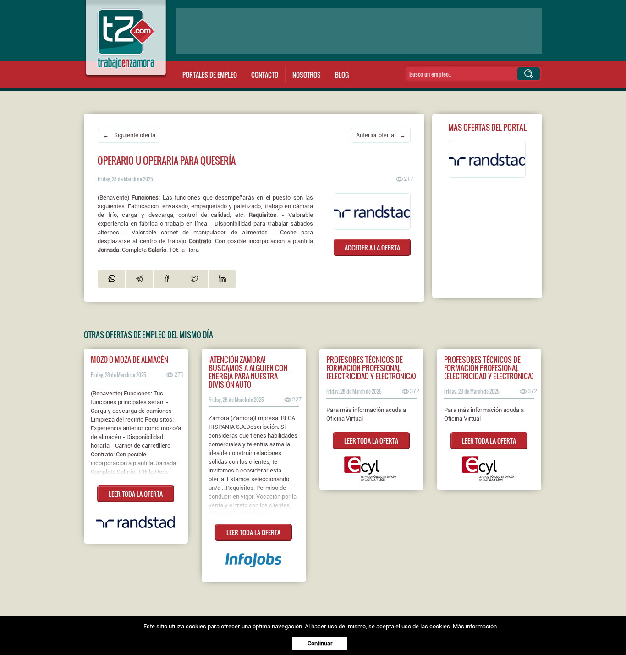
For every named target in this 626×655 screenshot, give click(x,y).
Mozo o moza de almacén (129, 359)
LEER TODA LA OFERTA (136, 494)
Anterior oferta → (381, 135)
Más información (475, 626)
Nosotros (306, 74)
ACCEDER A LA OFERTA (372, 247)
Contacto (264, 74)
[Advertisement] (359, 31)
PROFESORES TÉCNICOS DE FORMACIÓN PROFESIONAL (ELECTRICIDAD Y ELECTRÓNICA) (371, 368)
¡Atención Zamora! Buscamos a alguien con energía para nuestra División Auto (248, 372)
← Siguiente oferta (129, 135)
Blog (342, 74)
